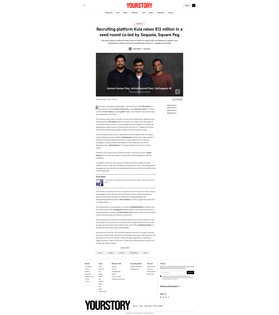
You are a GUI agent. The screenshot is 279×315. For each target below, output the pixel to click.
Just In (100, 253)
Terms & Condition (158, 306)
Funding (138, 23)
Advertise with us (125, 248)
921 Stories (147, 49)
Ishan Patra (137, 49)
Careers (141, 306)
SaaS (144, 253)
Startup (121, 253)
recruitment (133, 253)
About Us (135, 306)
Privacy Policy (148, 306)
